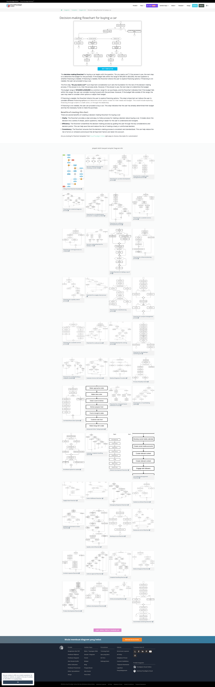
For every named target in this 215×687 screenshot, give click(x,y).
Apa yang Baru (105, 654)
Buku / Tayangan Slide (91, 651)
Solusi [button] (173, 5)
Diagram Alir (82, 10)
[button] (142, 5)
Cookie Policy (18, 678)
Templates (74, 10)
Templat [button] (180, 5)
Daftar (195, 5)
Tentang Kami (105, 651)
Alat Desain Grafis (73, 661)
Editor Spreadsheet (74, 671)
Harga (188, 5)
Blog (85, 664)
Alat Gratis (87, 671)
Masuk (201, 5)
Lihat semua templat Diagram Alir (107, 630)
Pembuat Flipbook (73, 654)
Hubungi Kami (105, 661)
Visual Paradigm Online (97, 136)
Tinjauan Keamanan (123, 664)
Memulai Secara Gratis (132, 639)
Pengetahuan (88, 668)
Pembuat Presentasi (74, 668)
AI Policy (119, 654)
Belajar (86, 661)
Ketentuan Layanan (123, 651)
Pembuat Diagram (73, 658)
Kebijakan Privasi (122, 658)
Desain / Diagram (89, 654)
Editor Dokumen (73, 664)
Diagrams (66, 10)
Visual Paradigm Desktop (26, 1)
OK (18, 682)
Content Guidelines (123, 661)
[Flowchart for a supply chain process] (97, 297)
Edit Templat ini (107, 69)
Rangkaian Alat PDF (74, 651)
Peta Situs (87, 674)
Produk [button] (135, 5)
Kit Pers (103, 658)
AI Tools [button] (151, 5)
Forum (86, 658)
